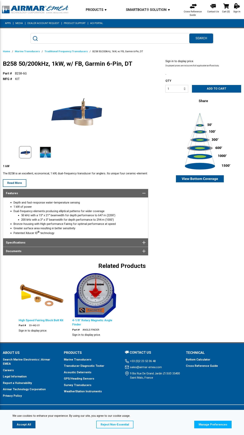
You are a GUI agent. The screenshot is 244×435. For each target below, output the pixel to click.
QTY (168, 81)
